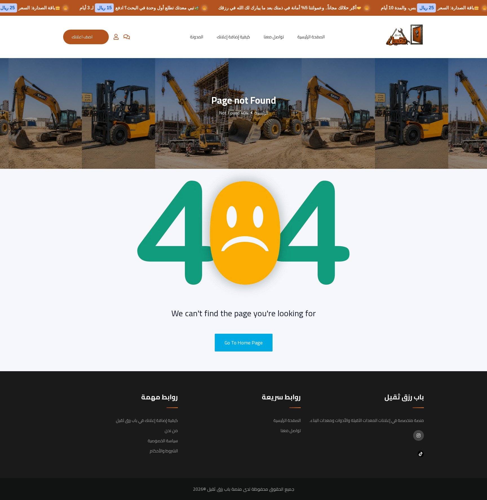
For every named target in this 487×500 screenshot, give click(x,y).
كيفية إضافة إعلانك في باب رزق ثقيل (147, 420)
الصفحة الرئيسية (311, 37)
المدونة (196, 37)
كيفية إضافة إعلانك (233, 37)
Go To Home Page (244, 342)
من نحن (171, 430)
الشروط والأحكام (164, 451)
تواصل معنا (274, 37)
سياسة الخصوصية (163, 441)
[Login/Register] (116, 37)
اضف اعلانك (82, 37)
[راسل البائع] (126, 37)
